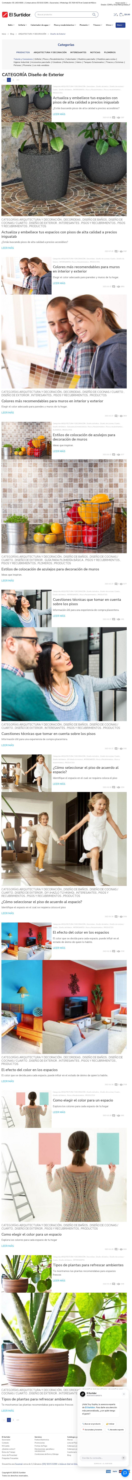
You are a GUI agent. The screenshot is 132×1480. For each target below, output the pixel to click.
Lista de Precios (73, 1443)
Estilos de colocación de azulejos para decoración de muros (84, 437)
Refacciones (68, 62)
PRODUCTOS (23, 52)
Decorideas (91, 86)
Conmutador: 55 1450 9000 (12, 3)
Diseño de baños (102, 86)
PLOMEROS (110, 52)
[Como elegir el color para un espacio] (26, 1109)
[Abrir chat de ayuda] (125, 1473)
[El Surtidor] (16, 15)
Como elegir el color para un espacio (83, 1100)
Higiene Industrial (21, 62)
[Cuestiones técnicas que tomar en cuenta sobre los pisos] (26, 608)
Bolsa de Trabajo (8, 1452)
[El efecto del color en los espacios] (26, 941)
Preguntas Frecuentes (10, 1458)
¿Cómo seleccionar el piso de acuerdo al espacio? (86, 769)
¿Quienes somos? (8, 1449)
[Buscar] (94, 15)
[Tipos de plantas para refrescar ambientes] (26, 1274)
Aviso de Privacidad (9, 1455)
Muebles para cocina (106, 59)
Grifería (38, 59)
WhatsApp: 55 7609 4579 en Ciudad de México (78, 3)
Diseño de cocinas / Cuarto (106, 259)
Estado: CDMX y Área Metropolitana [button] (115, 5)
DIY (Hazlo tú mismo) (75, 759)
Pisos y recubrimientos (112, 90)
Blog (69, 1455)
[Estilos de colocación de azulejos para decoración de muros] (26, 440)
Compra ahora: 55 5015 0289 (36, 3)
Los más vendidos (41, 65)
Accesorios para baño (40, 62)
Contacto (5, 1443)
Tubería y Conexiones (23, 59)
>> (17, 79)
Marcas (70, 1440)
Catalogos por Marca (75, 1449)
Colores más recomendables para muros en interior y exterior (86, 269)
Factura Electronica (42, 1440)
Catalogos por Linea (75, 1446)
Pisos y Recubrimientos (53, 59)
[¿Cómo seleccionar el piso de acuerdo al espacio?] (26, 773)
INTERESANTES (78, 52)
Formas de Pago (41, 1446)
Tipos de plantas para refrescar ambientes (88, 1265)
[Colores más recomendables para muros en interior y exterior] (26, 276)
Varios (79, 62)
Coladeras (56, 62)
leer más (59, 114)
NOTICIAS (95, 52)
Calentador (71, 59)
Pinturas (17, 65)
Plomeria (27, 65)
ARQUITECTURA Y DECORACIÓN (50, 52)
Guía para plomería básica (76, 427)
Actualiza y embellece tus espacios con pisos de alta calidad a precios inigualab (86, 100)
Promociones (40, 1443)
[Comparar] (115, 15)
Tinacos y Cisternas (114, 62)
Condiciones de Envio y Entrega (46, 1454)
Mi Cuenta (5, 1446)
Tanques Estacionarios (94, 62)
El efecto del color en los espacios (81, 932)
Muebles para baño (86, 59)
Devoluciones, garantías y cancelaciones (44, 1450)
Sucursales (54, 3)
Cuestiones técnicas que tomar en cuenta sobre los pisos (87, 601)
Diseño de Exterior (65, 90)
